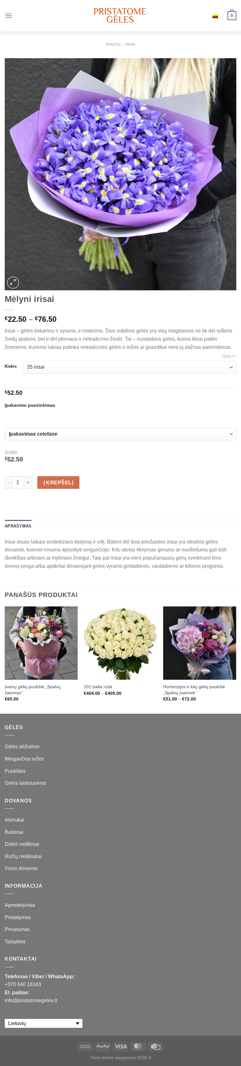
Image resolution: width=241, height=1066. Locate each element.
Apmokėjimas (20, 905)
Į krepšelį (58, 482)
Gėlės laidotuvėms (25, 783)
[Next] (236, 659)
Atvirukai (14, 820)
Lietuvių (215, 15)
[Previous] (5, 659)
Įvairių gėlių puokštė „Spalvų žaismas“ (33, 689)
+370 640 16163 (23, 984)
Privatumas (17, 929)
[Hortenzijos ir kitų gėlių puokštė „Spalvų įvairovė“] (199, 643)
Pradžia (113, 44)
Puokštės (15, 771)
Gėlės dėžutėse (22, 746)
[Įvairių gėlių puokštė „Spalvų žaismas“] (41, 643)
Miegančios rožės (24, 759)
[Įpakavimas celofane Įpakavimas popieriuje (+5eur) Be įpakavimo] (120, 434)
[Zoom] (13, 282)
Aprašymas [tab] (18, 526)
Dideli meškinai (22, 844)
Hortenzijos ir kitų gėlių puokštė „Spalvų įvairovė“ (194, 689)
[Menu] (8, 15)
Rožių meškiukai (23, 856)
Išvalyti (229, 356)
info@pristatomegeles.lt (31, 1000)
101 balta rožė (98, 686)
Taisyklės (15, 941)
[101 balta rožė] (120, 643)
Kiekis (11, 366)
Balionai (14, 832)
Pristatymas (18, 917)
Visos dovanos (21, 868)
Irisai (130, 44)
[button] (233, 1053)
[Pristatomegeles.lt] (120, 16)
